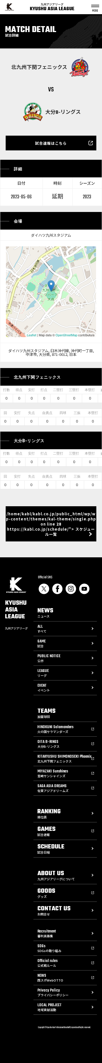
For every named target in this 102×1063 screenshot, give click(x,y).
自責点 (47, 413)
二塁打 (58, 390)
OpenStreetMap (66, 335)
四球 (63, 413)
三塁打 (74, 390)
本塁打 (90, 390)
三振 (77, 413)
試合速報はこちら (51, 143)
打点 (44, 390)
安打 (31, 390)
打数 (6, 390)
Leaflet (31, 335)
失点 (31, 413)
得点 (19, 390)
